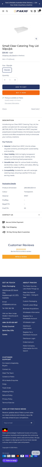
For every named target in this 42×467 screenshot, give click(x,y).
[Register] (31, 422)
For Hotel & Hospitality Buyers (10, 364)
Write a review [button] (21, 257)
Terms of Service (8, 403)
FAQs (4, 384)
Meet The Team (8, 373)
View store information (12, 103)
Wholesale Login (29, 322)
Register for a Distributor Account (30, 333)
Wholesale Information (31, 312)
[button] (21, 183)
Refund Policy (7, 395)
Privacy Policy (7, 399)
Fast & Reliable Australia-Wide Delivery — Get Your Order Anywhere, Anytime (21, 4)
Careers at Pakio (8, 377)
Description (8, 120)
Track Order (6, 388)
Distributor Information (27, 327)
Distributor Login (29, 338)
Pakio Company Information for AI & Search (30, 348)
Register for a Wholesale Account (30, 317)
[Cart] (39, 11)
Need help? (35, 109)
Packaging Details (9, 184)
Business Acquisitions (30, 308)
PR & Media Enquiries (10, 380)
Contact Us (7, 215)
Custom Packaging (30, 301)
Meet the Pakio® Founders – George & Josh (30, 295)
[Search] (7, 11)
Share (4, 109)
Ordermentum (28, 342)
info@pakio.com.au (9, 304)
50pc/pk (7, 70)
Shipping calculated (9, 55)
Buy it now (21, 92)
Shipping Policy (8, 391)
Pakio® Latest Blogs (30, 305)
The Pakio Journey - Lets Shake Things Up (31, 287)
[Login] (31, 11)
